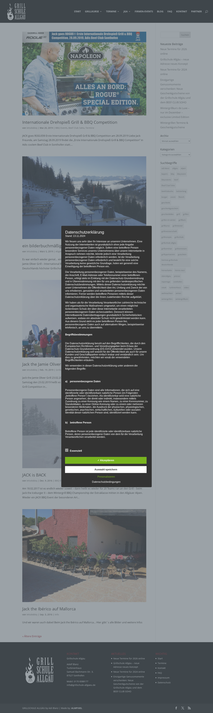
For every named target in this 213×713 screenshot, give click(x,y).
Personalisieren (106, 476)
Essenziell (76, 450)
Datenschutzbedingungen (106, 482)
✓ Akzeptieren (105, 460)
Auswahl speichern (105, 469)
